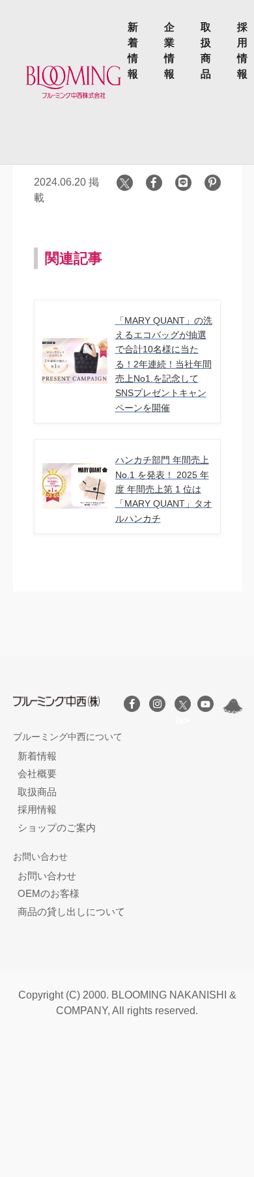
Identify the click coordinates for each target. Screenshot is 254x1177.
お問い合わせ (47, 875)
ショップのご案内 (57, 827)
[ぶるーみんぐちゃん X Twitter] (233, 706)
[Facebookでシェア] (154, 183)
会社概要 (37, 773)
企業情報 (169, 50)
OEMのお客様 (48, 893)
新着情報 (133, 50)
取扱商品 (206, 50)
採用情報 (242, 50)
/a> (183, 704)
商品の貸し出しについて (71, 911)
